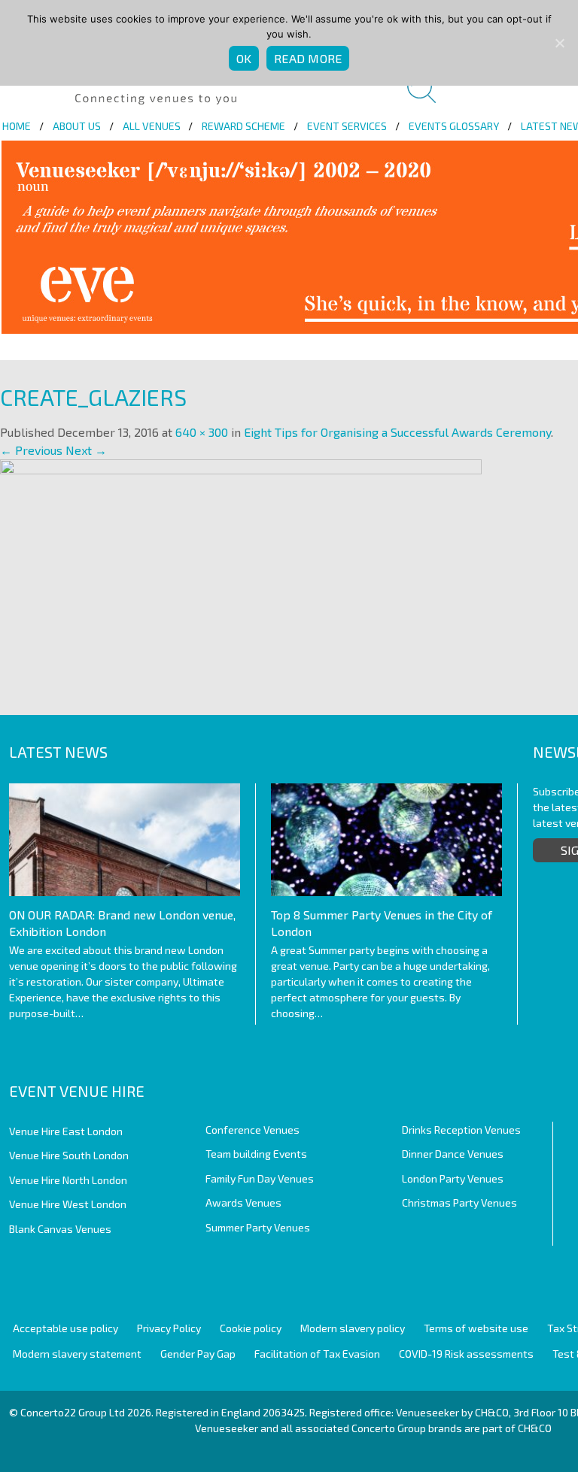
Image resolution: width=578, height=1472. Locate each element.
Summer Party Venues (257, 1227)
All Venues (152, 126)
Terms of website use (476, 1328)
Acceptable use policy (65, 1328)
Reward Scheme (243, 126)
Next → (86, 450)
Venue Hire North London (68, 1180)
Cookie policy (250, 1328)
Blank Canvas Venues (60, 1228)
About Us (77, 126)
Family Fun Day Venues (259, 1178)
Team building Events (256, 1153)
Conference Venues (252, 1129)
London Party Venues (452, 1178)
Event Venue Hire (76, 1091)
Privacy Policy (169, 1328)
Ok (244, 58)
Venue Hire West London (67, 1204)
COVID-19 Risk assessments (466, 1353)
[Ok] (559, 42)
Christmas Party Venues (459, 1202)
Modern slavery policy (352, 1328)
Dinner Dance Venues (452, 1153)
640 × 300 (201, 432)
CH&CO (535, 1428)
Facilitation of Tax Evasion (317, 1353)
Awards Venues (243, 1202)
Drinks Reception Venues (461, 1129)
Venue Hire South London (69, 1155)
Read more (308, 58)
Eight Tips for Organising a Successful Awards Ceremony (397, 432)
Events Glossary (454, 126)
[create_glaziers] (241, 570)
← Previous (31, 450)
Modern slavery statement (77, 1353)
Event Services (347, 126)
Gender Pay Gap (198, 1353)
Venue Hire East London (66, 1131)
